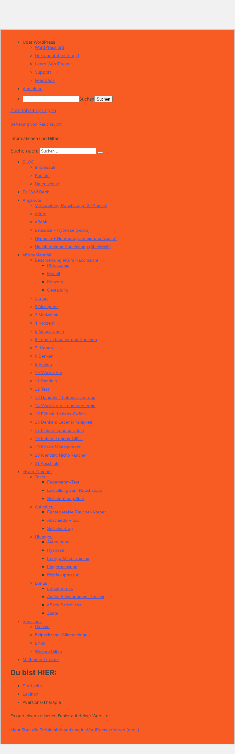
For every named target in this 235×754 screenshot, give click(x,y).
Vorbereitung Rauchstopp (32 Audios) (71, 205)
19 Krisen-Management (57, 446)
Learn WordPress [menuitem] (52, 63)
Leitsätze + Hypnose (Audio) (62, 230)
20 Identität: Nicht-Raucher (61, 455)
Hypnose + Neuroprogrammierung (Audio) (76, 238)
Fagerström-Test (63, 482)
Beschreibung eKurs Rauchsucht (66, 260)
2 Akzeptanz (46, 306)
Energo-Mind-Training (68, 558)
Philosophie (58, 265)
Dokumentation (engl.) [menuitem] (57, 55)
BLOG (29, 162)
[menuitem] (124, 42)
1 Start (41, 298)
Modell (53, 273)
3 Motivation (46, 314)
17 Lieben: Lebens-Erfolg (59, 430)
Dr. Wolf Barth (36, 191)
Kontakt (42, 175)
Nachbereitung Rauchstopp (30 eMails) (73, 246)
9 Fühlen (43, 364)
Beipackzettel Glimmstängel (61, 634)
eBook (41, 221)
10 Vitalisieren (48, 372)
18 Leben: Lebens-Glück (59, 438)
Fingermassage (62, 566)
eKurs (40, 213)
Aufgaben (44, 506)
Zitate (52, 613)
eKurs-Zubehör (37, 471)
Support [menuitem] (43, 72)
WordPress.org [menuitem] (49, 47)
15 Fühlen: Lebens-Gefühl (60, 413)
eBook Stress (60, 588)
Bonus (41, 583)
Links (40, 643)
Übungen (44, 536)
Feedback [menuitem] (45, 80)
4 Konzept (44, 323)
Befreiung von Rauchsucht (36, 124)
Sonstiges (32, 621)
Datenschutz (47, 183)
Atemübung (58, 541)
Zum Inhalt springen (33, 110)
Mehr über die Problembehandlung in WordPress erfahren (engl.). (75, 729)
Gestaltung (57, 290)
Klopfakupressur (63, 574)
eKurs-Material (37, 254)
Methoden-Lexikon (41, 659)
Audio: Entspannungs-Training (76, 596)
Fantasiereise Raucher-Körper (76, 511)
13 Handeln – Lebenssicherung (65, 397)
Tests (40, 476)
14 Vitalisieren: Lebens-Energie (65, 405)
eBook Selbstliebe (64, 604)
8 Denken (44, 356)
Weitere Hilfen (48, 651)
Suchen (86, 98)
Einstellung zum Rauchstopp (74, 490)
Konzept (55, 281)
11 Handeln (46, 380)
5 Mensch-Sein (49, 331)
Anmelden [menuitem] (33, 88)
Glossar (42, 626)
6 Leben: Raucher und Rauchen (66, 339)
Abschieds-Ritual (63, 520)
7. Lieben (44, 347)
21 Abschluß (47, 463)
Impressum (46, 167)
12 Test (42, 389)
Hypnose (55, 550)
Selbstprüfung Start (65, 498)
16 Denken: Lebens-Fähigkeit (63, 422)
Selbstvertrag (60, 528)
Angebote (32, 200)
